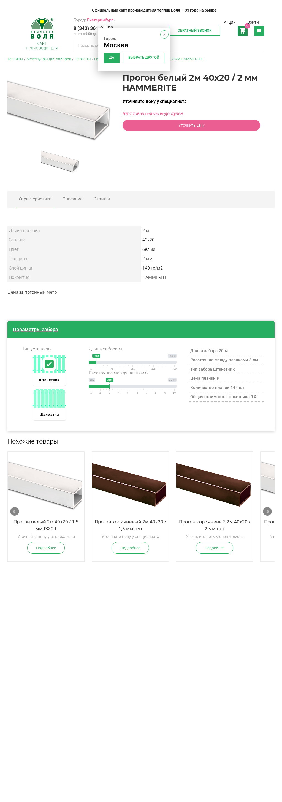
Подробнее (46, 548)
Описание (72, 199)
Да (111, 57)
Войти (253, 22)
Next (267, 511)
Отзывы (101, 199)
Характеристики (34, 199)
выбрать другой (143, 57)
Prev (14, 511)
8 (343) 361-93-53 (93, 28)
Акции (230, 22)
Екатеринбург (100, 20)
